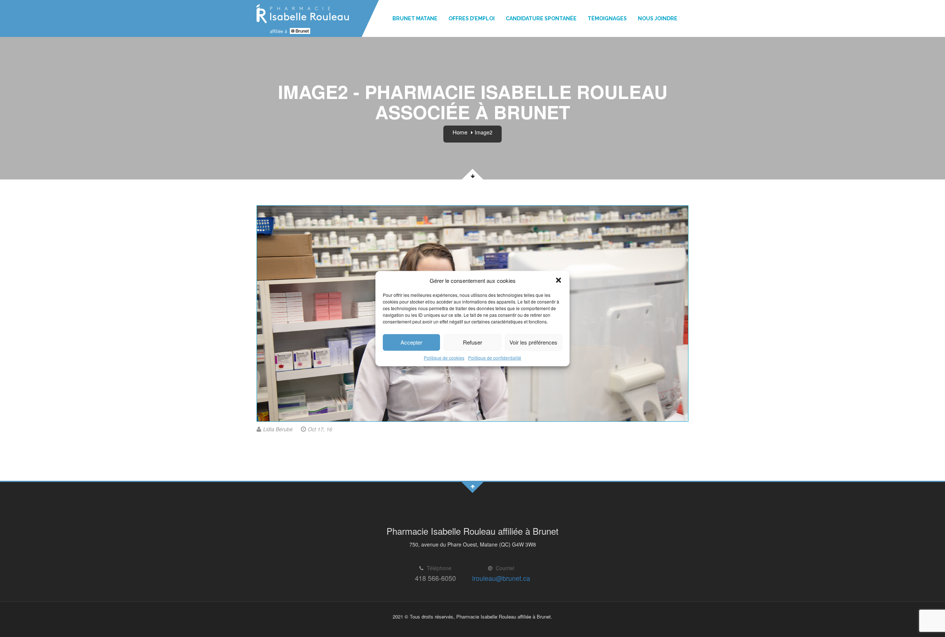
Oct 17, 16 (320, 429)
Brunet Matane (414, 18)
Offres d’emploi (472, 18)
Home (460, 132)
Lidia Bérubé (278, 429)
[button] (558, 280)
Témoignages (607, 18)
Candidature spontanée (541, 18)
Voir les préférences (533, 342)
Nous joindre (657, 18)
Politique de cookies (444, 358)
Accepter (411, 342)
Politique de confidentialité (494, 358)
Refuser (472, 342)
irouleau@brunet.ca (501, 578)
